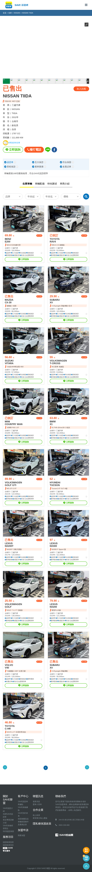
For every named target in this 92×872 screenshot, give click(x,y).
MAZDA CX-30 (9, 301)
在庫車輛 (27, 183)
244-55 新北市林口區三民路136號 (71, 820)
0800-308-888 (64, 825)
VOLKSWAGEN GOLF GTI (13, 483)
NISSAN (17, 13)
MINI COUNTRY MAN (13, 422)
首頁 (4, 13)
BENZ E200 (8, 240)
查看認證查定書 (14, 143)
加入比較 (39, 235)
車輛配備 (40, 183)
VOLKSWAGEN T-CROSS (58, 362)
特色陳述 (52, 183)
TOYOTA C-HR (10, 727)
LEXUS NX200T (9, 544)
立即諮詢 (14, 149)
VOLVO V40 (9, 666)
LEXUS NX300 (54, 544)
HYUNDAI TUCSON (55, 483)
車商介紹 (64, 183)
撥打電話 (35, 149)
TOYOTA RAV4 (55, 240)
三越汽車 (14, 248)
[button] (22, 229)
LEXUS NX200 (54, 605)
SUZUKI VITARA (9, 362)
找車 (10, 13)
